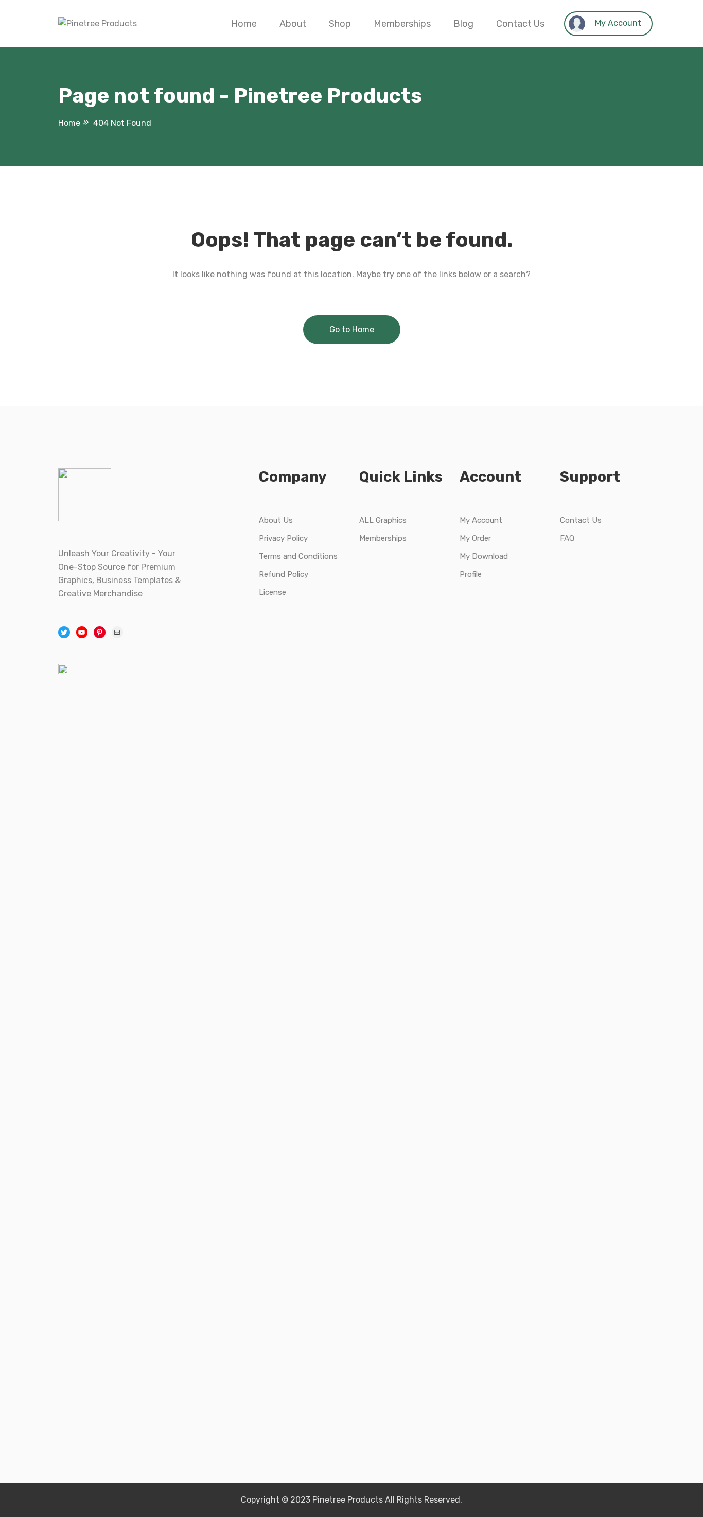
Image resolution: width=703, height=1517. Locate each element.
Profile (471, 574)
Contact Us (520, 23)
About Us (276, 520)
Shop (340, 23)
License (272, 592)
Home (244, 23)
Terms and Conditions (298, 556)
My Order (475, 538)
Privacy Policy (283, 538)
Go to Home (351, 329)
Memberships (402, 23)
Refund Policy (283, 574)
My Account (617, 23)
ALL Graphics (383, 520)
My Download (484, 556)
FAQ (567, 538)
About (292, 23)
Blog (463, 23)
